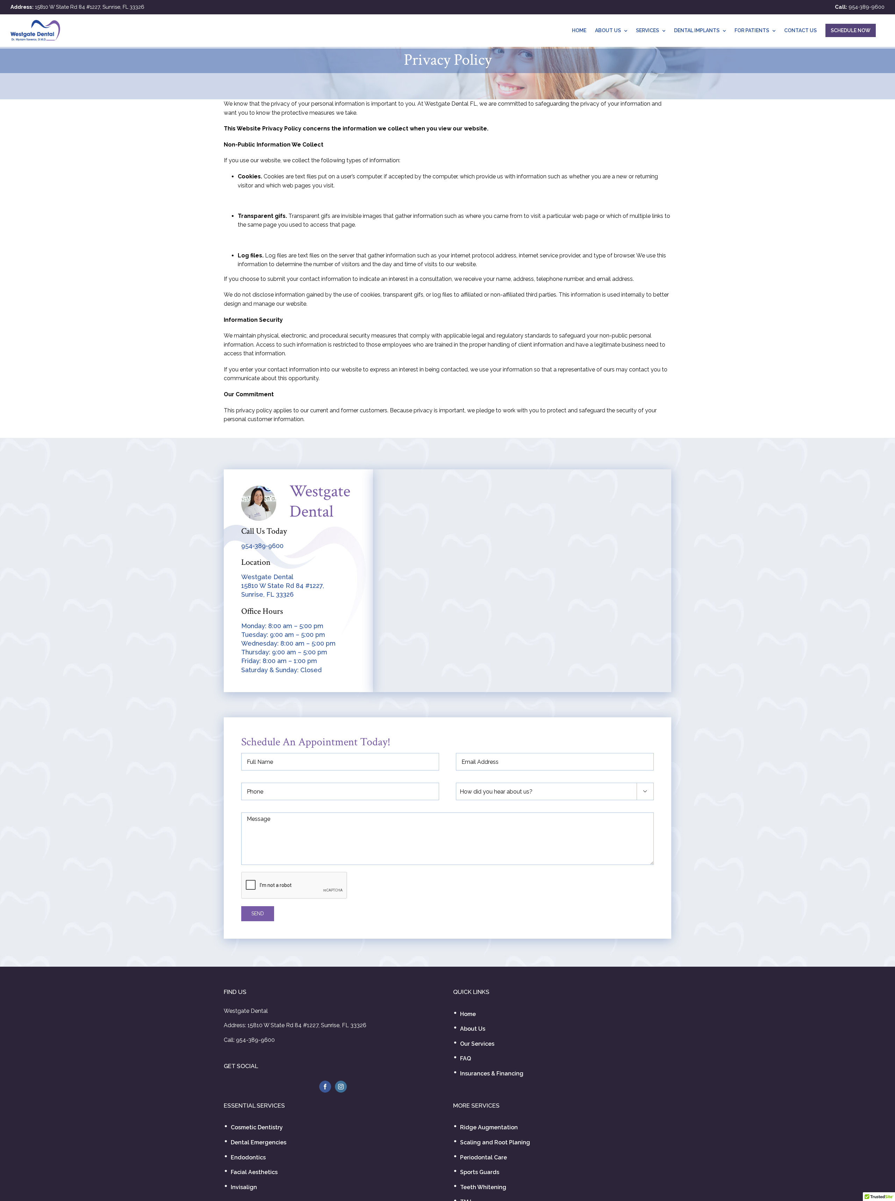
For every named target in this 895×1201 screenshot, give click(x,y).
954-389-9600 (867, 7)
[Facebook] (325, 1087)
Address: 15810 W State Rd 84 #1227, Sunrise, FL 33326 (295, 1025)
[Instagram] (341, 1087)
